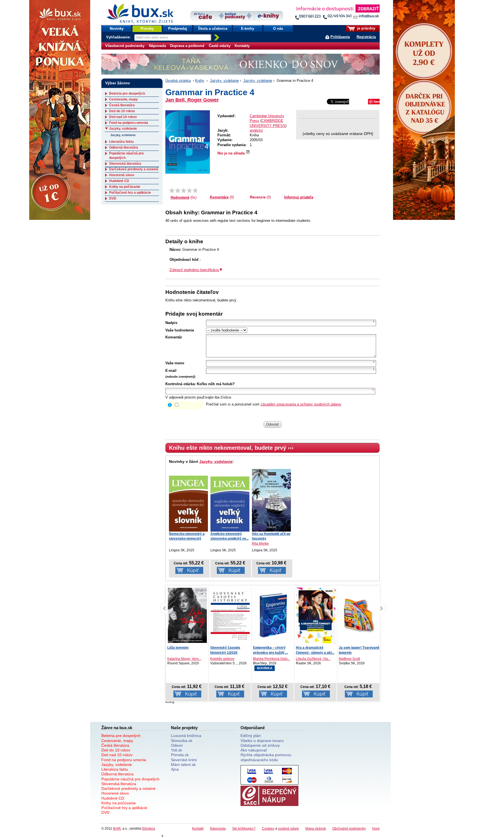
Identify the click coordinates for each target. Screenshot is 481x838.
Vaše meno (174, 363)
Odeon (177, 745)
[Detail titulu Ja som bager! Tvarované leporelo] (359, 615)
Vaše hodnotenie (179, 330)
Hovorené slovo (121, 175)
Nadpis (171, 323)
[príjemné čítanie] (189, 190)
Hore (376, 828)
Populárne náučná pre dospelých (130, 779)
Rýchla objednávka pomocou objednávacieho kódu (265, 757)
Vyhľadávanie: (119, 37)
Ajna (175, 769)
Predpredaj (177, 28)
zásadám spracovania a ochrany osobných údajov (301, 404)
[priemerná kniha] (183, 190)
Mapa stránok (315, 828)
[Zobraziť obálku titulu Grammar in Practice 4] (187, 142)
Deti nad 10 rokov (123, 117)
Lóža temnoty (178, 648)
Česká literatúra (122, 105)
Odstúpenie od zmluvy (260, 745)
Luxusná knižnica (186, 735)
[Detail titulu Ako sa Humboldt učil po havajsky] (271, 500)
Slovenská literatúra (125, 164)
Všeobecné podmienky (124, 46)
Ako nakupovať (253, 750)
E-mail (170, 370)
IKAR (117, 828)
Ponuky (147, 28)
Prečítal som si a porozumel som (273, 404)
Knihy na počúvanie (124, 187)
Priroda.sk (180, 755)
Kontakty (242, 46)
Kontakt (197, 828)
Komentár (173, 337)
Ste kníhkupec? (244, 828)
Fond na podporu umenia (128, 123)
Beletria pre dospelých (127, 93)
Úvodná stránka (178, 80)
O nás (278, 28)
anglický (256, 130)
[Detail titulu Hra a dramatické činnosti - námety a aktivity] (316, 615)
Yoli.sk (176, 750)
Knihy (199, 80)
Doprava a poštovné (187, 46)
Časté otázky (219, 46)
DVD (112, 198)
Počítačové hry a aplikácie (130, 193)
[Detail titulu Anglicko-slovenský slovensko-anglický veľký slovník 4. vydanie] (229, 504)
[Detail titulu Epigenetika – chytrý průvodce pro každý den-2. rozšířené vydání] (273, 616)
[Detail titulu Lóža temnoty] (187, 615)
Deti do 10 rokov (122, 111)
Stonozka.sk (181, 740)
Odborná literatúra (123, 147)
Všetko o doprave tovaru (262, 740)
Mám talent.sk (183, 764)
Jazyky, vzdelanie (224, 80)
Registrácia (366, 37)
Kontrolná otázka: (180, 384)
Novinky (117, 28)
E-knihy (247, 28)
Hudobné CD (119, 181)
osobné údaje (288, 828)
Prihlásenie (340, 37)
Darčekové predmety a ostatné (133, 169)
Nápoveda (157, 46)
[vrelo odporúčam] (195, 190)
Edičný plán (250, 735)
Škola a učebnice (212, 28)
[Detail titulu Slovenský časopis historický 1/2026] (230, 615)
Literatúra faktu (121, 142)
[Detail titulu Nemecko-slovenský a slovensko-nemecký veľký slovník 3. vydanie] (188, 504)
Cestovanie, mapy (123, 99)
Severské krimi (184, 760)
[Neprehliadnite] (337, 13)
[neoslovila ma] (178, 190)
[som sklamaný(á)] (172, 190)
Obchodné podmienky (349, 828)
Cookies (268, 828)
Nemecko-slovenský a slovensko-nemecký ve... (187, 538)
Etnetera (148, 828)
